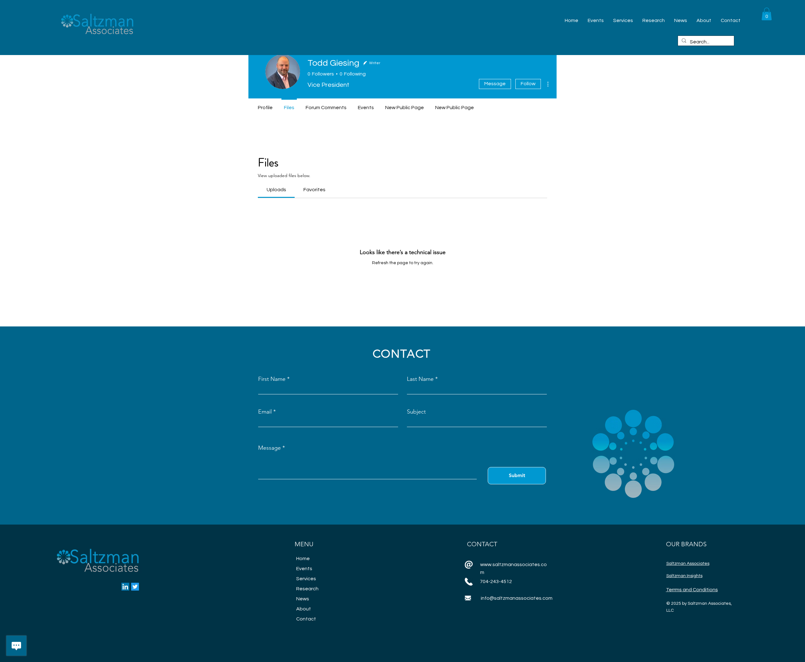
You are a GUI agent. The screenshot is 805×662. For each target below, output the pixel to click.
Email (265, 411)
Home (303, 558)
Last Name (420, 379)
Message (495, 83)
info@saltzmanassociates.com (516, 598)
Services (306, 578)
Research (307, 588)
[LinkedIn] (125, 587)
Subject (416, 411)
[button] (766, 14)
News (302, 598)
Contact (306, 618)
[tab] (276, 189)
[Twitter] (135, 587)
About (303, 608)
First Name (272, 379)
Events (304, 568)
